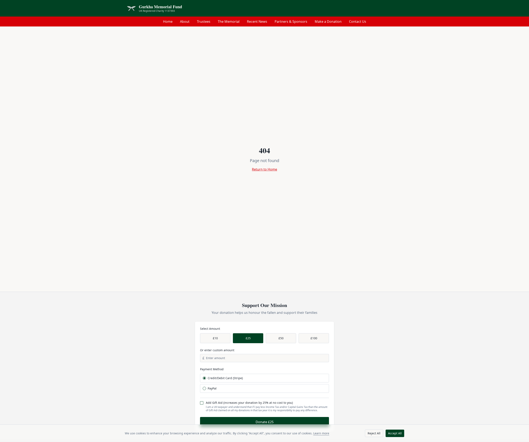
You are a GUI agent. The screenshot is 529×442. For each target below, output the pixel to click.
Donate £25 (265, 422)
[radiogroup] (264, 383)
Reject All (374, 433)
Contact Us (357, 21)
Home (168, 21)
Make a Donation (328, 21)
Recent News (257, 21)
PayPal (212, 388)
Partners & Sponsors (291, 21)
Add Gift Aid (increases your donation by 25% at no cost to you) (249, 402)
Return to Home (264, 169)
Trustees (203, 21)
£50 (281, 338)
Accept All (395, 433)
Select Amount (210, 329)
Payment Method (212, 369)
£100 (314, 338)
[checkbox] (201, 403)
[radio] (204, 378)
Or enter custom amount (217, 350)
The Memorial (228, 21)
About (184, 21)
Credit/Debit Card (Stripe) (225, 378)
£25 (248, 338)
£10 (215, 338)
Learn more (321, 433)
